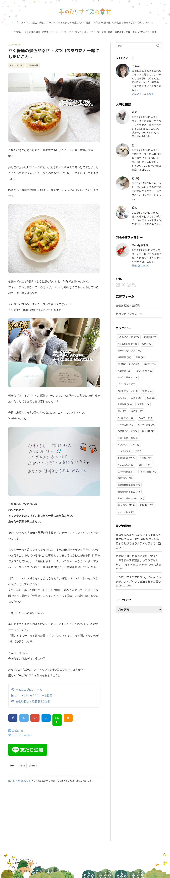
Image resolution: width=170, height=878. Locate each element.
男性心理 (146, 431)
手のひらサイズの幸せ (20, 859)
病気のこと (123, 478)
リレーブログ (124, 511)
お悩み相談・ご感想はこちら (33, 701)
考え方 (147, 363)
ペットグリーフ (91, 32)
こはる (134, 397)
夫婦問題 (148, 337)
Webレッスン (124, 417)
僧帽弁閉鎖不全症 (126, 491)
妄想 (154, 32)
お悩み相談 (123, 458)
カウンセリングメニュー (130, 314)
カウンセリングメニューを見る (33, 695)
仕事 (138, 357)
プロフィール (20, 32)
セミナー (143, 417)
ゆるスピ (135, 411)
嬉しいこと (123, 505)
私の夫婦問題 (124, 471)
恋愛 (144, 343)
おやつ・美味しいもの (128, 498)
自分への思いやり (141, 32)
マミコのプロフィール (29, 689)
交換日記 (143, 505)
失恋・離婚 (107, 32)
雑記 (22, 765)
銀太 (144, 390)
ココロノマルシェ (126, 451)
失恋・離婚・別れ (126, 437)
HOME (11, 780)
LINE (57, 720)
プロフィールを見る (143, 93)
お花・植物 (145, 471)
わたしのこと (16, 65)
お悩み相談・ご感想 (38, 32)
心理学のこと (124, 431)
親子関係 (122, 357)
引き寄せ (33, 765)
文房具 (140, 404)
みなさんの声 (124, 464)
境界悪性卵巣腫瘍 (126, 484)
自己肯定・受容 (122, 32)
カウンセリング (58, 32)
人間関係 (122, 370)
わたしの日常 (124, 343)
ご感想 (142, 458)
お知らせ (122, 404)
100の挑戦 (33, 65)
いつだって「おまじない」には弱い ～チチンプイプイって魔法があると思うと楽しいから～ (139, 581)
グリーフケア (75, 32)
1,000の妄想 (144, 424)
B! (46, 718)
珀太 (149, 397)
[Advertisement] (54, 814)
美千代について (140, 265)
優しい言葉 (141, 370)
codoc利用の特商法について (23, 863)
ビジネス (143, 464)
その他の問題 (124, 377)
